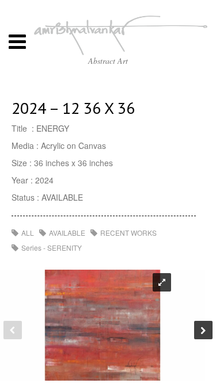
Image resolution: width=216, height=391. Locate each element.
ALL (27, 232)
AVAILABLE (67, 232)
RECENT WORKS (128, 232)
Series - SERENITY (51, 247)
